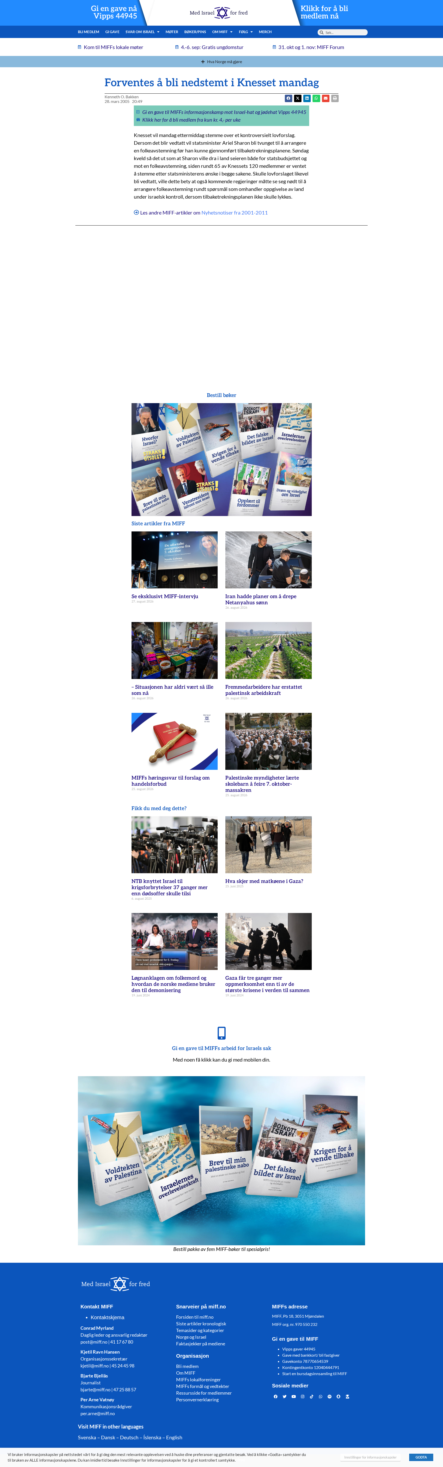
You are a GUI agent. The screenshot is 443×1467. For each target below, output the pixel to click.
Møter (172, 32)
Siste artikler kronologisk (201, 1323)
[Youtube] (294, 1396)
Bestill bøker (221, 395)
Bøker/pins (195, 32)
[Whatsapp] (321, 1396)
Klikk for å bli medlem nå (324, 12)
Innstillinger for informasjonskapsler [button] (370, 1457)
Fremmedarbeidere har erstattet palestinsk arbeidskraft (263, 690)
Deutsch (129, 1437)
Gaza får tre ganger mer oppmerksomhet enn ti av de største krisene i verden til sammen (267, 984)
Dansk (108, 1437)
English (174, 1437)
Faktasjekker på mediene (200, 1343)
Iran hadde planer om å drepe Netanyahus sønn (260, 600)
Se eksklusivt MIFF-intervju (165, 597)
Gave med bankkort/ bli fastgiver (311, 1355)
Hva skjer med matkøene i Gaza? (264, 881)
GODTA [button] (421, 1457)
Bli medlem (88, 32)
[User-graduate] (347, 1396)
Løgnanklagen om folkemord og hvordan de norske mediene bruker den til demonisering (173, 984)
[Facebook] (276, 1396)
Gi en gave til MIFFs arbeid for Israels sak (221, 1048)
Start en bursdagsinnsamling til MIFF (314, 1373)
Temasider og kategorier (200, 1330)
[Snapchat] (339, 1396)
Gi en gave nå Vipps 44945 (114, 12)
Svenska (87, 1437)
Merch (265, 32)
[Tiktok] (312, 1396)
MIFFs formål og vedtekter (202, 1386)
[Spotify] (330, 1396)
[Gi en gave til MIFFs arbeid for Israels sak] (221, 1033)
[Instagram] (303, 1396)
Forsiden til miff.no (195, 1317)
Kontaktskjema (107, 1317)
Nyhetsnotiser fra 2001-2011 (235, 212)
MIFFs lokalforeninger (198, 1379)
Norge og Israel (191, 1337)
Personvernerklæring (197, 1399)
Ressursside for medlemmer (204, 1393)
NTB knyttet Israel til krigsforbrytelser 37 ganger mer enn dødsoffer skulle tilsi (170, 887)
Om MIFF (185, 1373)
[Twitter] (285, 1396)
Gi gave (112, 32)
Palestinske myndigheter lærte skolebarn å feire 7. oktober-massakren (262, 784)
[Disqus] (221, 299)
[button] (297, 98)
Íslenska (152, 1437)
